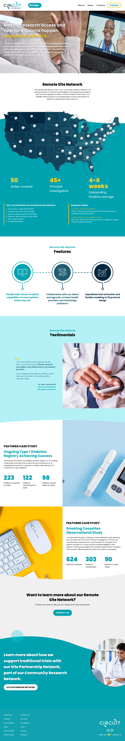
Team (22, 727)
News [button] (90, 5)
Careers (23, 731)
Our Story (24, 719)
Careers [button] (100, 5)
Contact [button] (114, 5)
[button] (16, 5)
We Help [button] (35, 6)
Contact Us (62, 612)
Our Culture (24, 723)
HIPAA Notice (9, 735)
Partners (23, 735)
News (6, 727)
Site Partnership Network (20, 687)
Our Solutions (9, 723)
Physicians (8, 715)
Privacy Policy (9, 731)
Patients (7, 719)
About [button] (81, 5)
